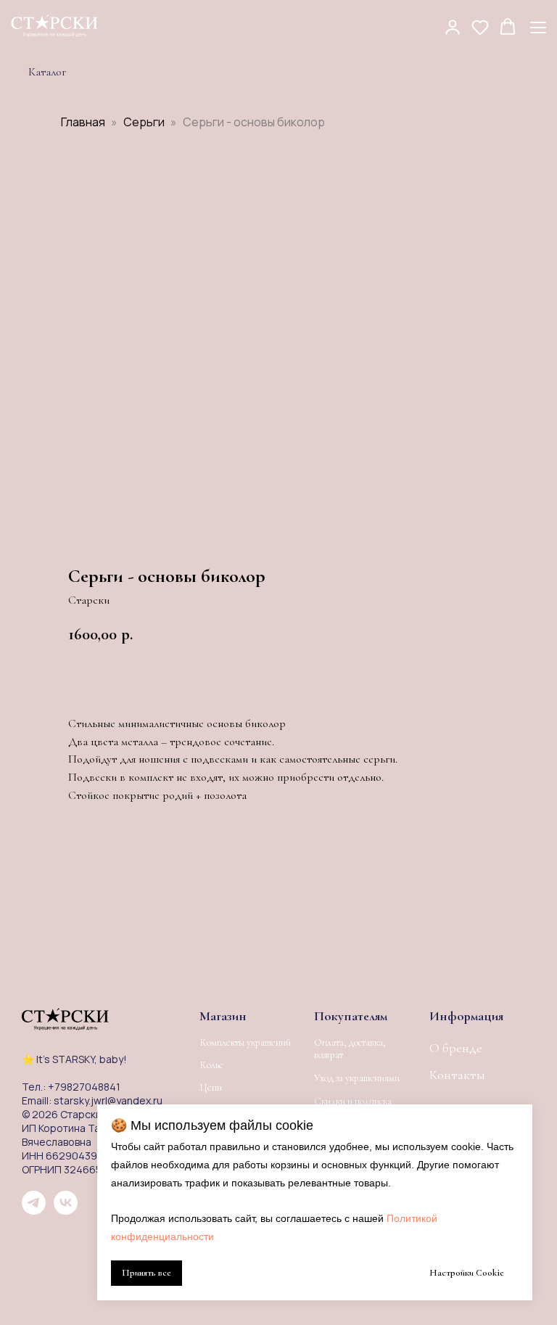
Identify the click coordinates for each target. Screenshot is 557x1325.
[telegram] (34, 1211)
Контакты (457, 1075)
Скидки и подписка (353, 1101)
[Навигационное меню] (538, 27)
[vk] (66, 1211)
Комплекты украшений (245, 1043)
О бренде (455, 1048)
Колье (211, 1065)
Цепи (210, 1088)
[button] (452, 27)
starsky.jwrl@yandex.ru (108, 1100)
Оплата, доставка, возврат (350, 1048)
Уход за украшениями (357, 1078)
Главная (83, 122)
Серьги (144, 122)
